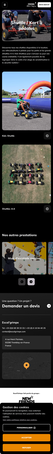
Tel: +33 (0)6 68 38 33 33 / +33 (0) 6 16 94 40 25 (24, 328)
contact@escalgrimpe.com (13, 331)
